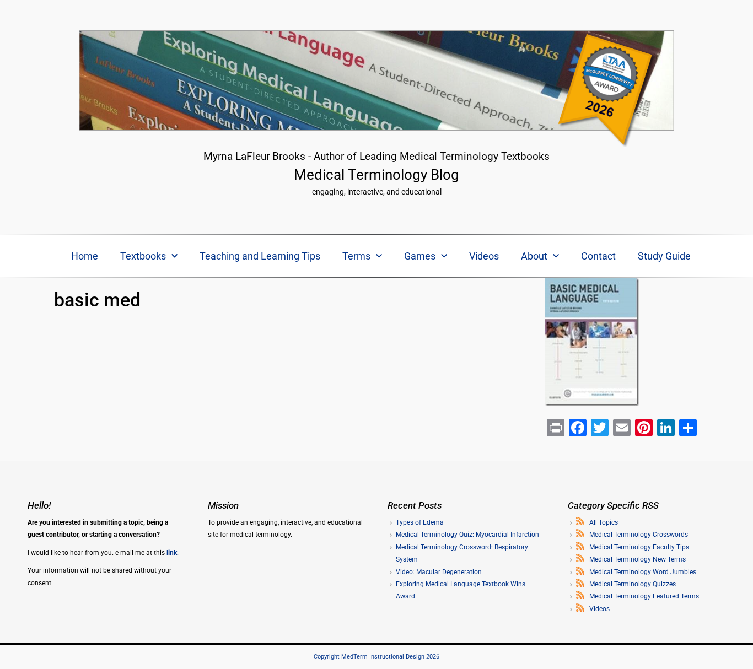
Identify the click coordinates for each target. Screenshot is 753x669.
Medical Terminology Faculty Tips (639, 547)
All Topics (603, 522)
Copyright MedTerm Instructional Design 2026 (376, 656)
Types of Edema (420, 522)
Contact (598, 256)
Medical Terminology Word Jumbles (642, 572)
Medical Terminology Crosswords (638, 534)
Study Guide (664, 256)
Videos (484, 256)
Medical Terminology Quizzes (632, 584)
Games (419, 256)
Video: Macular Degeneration (439, 572)
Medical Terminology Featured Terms (644, 596)
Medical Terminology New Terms (637, 559)
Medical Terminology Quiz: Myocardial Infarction (467, 534)
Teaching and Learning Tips (260, 256)
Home (84, 256)
